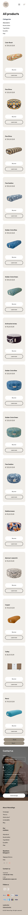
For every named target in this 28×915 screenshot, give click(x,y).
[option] (4, 863)
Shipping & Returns (7, 857)
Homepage (6, 812)
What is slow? (6, 817)
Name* (4, 755)
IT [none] (6, 863)
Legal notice (6, 905)
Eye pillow (5, 842)
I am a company (6, 764)
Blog (4, 822)
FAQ (4, 860)
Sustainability (6, 820)
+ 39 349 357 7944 (8, 874)
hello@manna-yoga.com (10, 879)
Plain (4, 845)
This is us (5, 814)
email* (4, 770)
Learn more (14, 75)
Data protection (7, 907)
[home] (9, 4)
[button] (18, 4)
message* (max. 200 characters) (10, 779)
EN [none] (9, 863)
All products (6, 834)
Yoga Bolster (6, 840)
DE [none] (4, 863)
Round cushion (6, 837)
